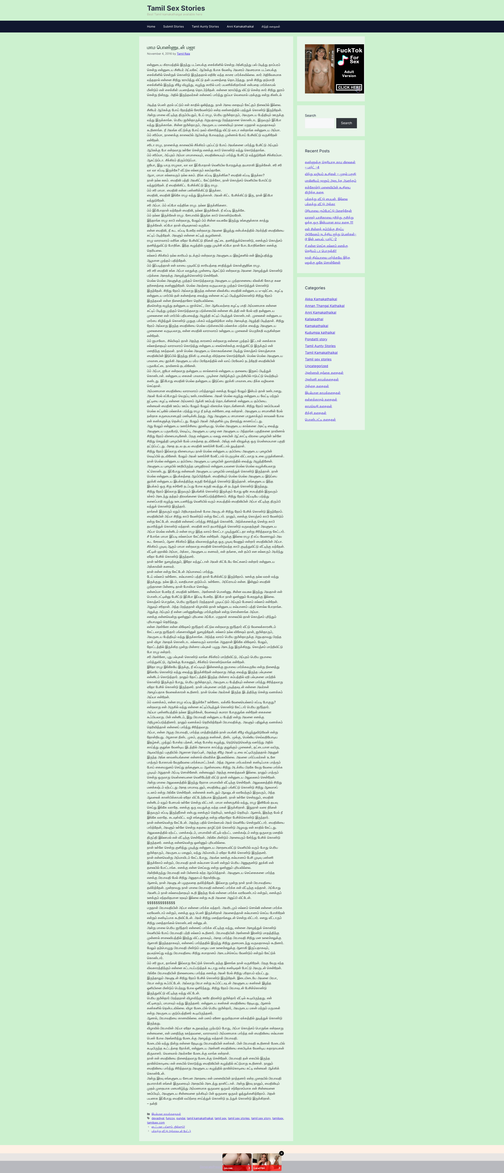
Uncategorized (316, 366)
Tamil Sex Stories (176, 8)
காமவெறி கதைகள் (318, 406)
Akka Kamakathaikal (321, 299)
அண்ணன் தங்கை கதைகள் (324, 373)
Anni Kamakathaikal (240, 26)
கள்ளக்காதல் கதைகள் (321, 399)
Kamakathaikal (316, 326)
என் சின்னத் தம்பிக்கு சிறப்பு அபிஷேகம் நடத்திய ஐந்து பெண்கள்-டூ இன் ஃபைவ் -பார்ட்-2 (330, 234)
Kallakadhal (314, 319)
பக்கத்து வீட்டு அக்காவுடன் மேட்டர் (171, 1131)
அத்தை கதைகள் (317, 386)
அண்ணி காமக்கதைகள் (322, 379)
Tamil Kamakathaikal (321, 353)
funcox (170, 1118)
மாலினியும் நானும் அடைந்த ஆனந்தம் (330, 181)
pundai (180, 1118)
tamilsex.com (156, 1122)
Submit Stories (173, 26)
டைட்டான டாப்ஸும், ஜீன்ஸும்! (168, 1126)
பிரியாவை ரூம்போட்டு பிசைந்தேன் (328, 211)
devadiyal (158, 1118)
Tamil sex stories (318, 359)
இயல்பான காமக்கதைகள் (166, 1114)
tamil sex (220, 1118)
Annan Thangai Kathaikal (325, 306)
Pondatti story (316, 339)
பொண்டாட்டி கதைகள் (320, 420)
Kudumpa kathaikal (320, 333)
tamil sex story (261, 1118)
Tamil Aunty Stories (205, 26)
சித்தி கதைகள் (271, 26)
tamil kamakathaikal (200, 1118)
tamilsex (277, 1118)
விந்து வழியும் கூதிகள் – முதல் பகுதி (330, 174)
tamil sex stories (239, 1118)
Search (310, 115)
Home (151, 26)
